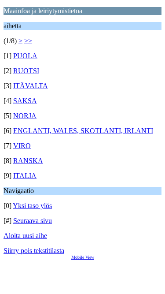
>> (28, 41)
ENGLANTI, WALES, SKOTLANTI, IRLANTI (83, 130)
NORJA (25, 115)
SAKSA (25, 100)
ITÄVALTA (30, 85)
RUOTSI (26, 70)
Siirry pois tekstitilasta (34, 250)
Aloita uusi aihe (25, 235)
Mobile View (82, 257)
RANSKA (28, 160)
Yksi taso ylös (32, 205)
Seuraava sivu (32, 220)
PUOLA (25, 56)
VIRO (22, 145)
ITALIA (25, 175)
